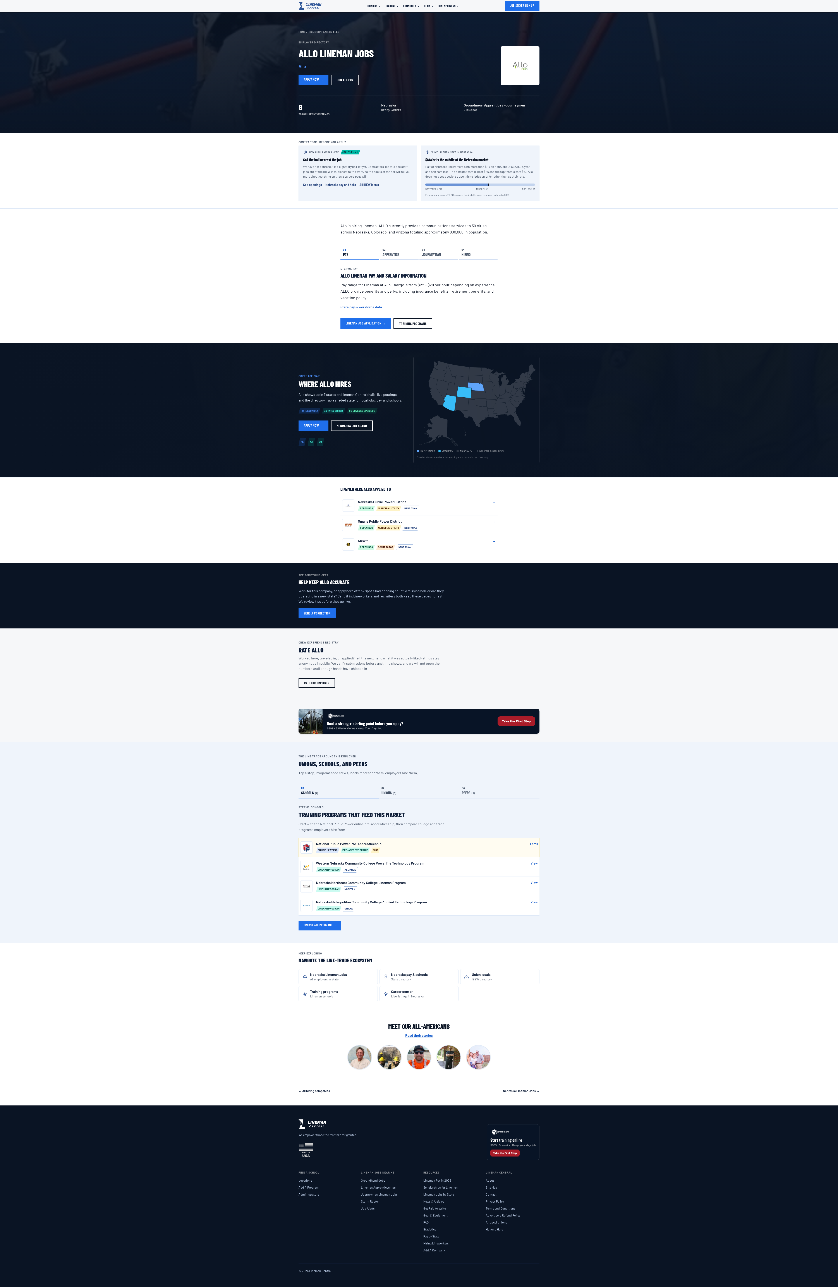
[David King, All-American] (389, 1057)
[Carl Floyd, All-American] (359, 1057)
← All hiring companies (314, 1091)
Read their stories (419, 1035)
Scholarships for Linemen (440, 1187)
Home (302, 31)
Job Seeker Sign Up (522, 5)
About (490, 1180)
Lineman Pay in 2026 (437, 1180)
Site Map (491, 1187)
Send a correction (317, 613)
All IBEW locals (369, 185)
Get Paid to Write (434, 1208)
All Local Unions (496, 1222)
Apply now (313, 79)
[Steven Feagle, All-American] (478, 1057)
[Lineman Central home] (310, 6)
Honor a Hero (494, 1229)
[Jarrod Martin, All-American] (419, 1057)
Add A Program (309, 1187)
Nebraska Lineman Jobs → (521, 1091)
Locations (305, 1180)
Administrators (309, 1194)
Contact (491, 1194)
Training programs (413, 323)
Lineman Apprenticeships (378, 1187)
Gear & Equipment (435, 1215)
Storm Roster (370, 1201)
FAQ (426, 1222)
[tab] (359, 252)
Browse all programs (320, 925)
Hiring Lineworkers (436, 1243)
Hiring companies (319, 31)
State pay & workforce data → (363, 307)
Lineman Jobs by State (438, 1194)
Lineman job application (366, 323)
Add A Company (434, 1250)
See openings (312, 185)
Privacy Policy (495, 1201)
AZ (311, 441)
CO (320, 441)
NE (302, 441)
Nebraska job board (352, 426)
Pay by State (431, 1236)
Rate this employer (316, 683)
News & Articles (433, 1201)
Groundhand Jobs (373, 1180)
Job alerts (345, 80)
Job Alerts (368, 1208)
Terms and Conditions (500, 1208)
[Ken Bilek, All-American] (448, 1057)
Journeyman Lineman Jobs (379, 1194)
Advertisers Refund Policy (503, 1215)
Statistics (429, 1229)
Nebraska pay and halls (340, 185)
